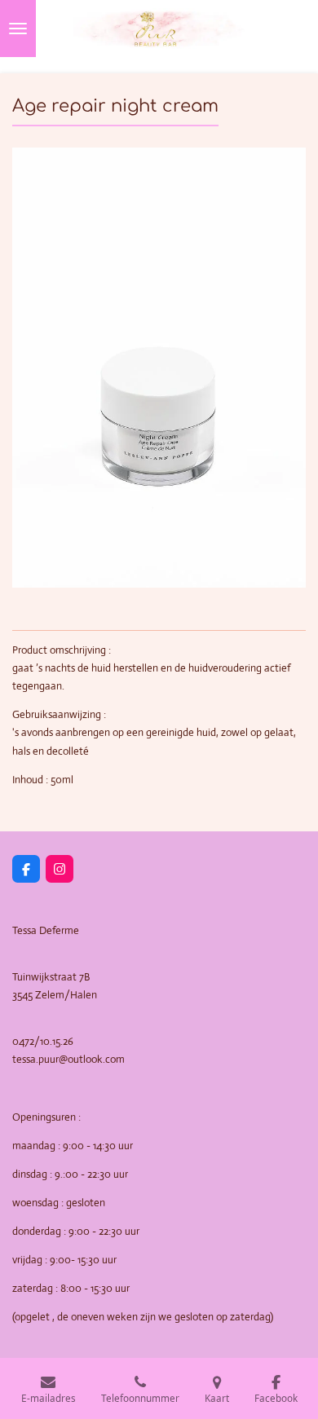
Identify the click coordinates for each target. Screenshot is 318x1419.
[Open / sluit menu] (18, 28)
